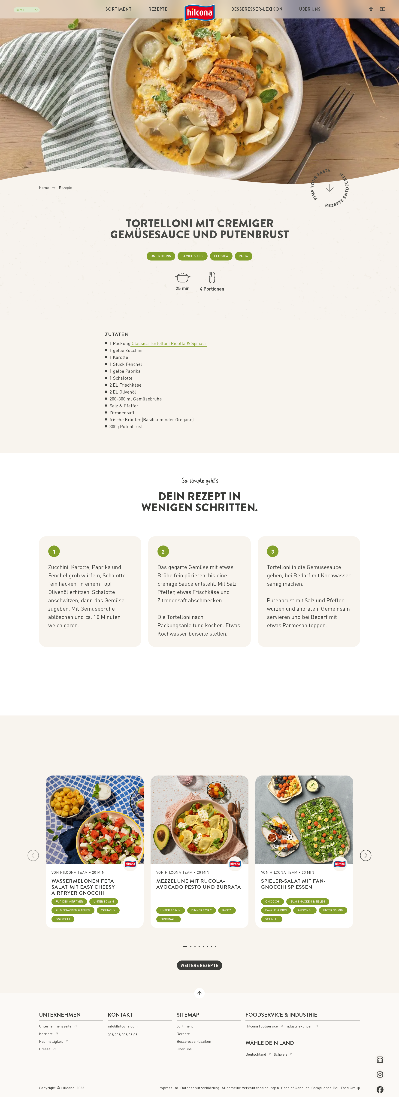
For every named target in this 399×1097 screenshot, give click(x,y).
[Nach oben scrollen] (199, 993)
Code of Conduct (295, 1087)
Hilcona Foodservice (261, 1026)
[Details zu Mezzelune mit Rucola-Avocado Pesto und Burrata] (199, 820)
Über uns (310, 9)
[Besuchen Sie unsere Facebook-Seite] (380, 1089)
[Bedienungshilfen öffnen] (371, 9)
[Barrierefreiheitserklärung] (382, 9)
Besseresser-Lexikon (257, 9)
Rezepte (158, 9)
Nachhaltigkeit (51, 1041)
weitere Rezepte (199, 965)
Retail (20, 10)
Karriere (46, 1033)
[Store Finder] (380, 1059)
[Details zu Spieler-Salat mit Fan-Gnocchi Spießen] (304, 820)
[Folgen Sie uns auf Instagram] (380, 1074)
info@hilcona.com (123, 1026)
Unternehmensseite (55, 1026)
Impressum (168, 1087)
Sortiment (119, 9)
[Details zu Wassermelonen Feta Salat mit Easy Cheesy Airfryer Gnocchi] (95, 820)
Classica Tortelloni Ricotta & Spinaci (168, 343)
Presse (44, 1048)
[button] (33, 855)
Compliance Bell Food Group (335, 1087)
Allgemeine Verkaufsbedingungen (250, 1087)
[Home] (199, 12)
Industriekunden (299, 1026)
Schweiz (280, 1054)
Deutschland (255, 1054)
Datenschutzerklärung (199, 1087)
